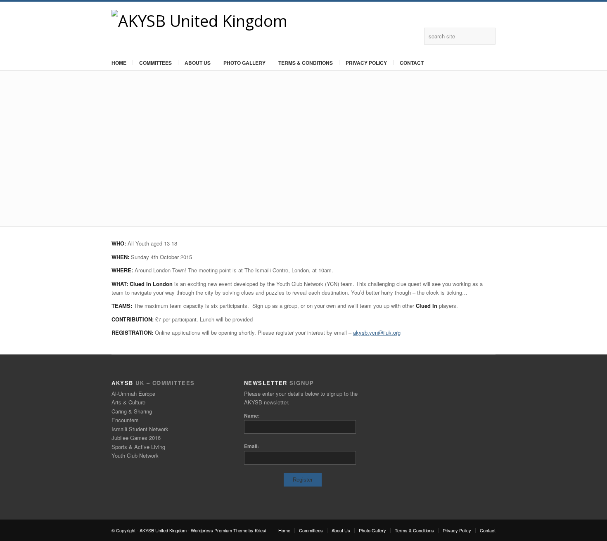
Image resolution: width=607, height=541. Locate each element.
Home (118, 62)
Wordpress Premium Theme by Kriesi (228, 530)
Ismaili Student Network (139, 429)
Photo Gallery (244, 62)
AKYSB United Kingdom (163, 530)
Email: (251, 446)
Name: (252, 415)
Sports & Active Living (138, 447)
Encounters (125, 420)
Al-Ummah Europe (133, 393)
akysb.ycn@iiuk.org (377, 332)
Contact (412, 62)
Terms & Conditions (305, 62)
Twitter (413, 36)
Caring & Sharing (131, 411)
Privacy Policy (366, 62)
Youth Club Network (135, 455)
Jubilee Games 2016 (136, 438)
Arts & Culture (128, 402)
